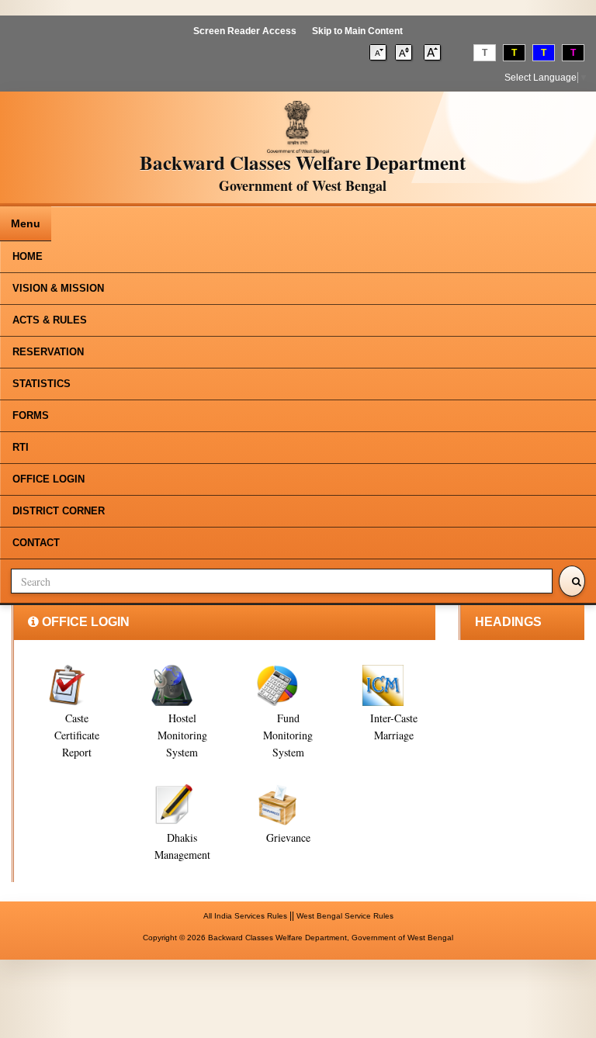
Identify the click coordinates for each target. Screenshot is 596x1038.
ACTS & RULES (49, 320)
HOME (27, 256)
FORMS (30, 415)
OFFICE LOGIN (48, 479)
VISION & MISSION (58, 288)
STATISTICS (41, 383)
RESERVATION (48, 352)
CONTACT (36, 542)
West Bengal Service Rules (344, 916)
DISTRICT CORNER (58, 511)
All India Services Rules (245, 916)
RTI (20, 447)
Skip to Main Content (357, 31)
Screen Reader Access (244, 31)
